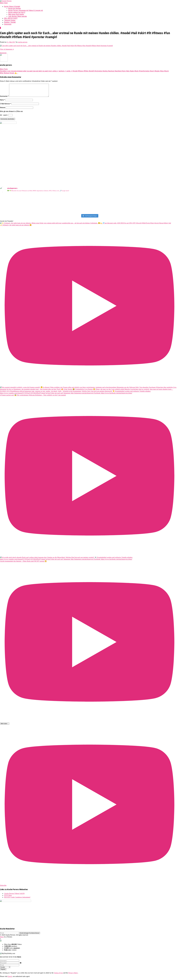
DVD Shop (8, 895)
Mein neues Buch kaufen (16, 14)
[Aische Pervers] (5, 1)
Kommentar (4, 96)
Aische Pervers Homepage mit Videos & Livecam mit (25, 10)
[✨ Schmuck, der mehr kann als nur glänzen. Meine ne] (44, 210)
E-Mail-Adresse (5, 104)
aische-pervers (22, 42)
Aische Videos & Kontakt (12, 6)
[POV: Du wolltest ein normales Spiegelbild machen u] (134, 210)
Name (2, 100)
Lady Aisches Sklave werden (17, 16)
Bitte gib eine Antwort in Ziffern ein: (11, 111)
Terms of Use (58, 973)
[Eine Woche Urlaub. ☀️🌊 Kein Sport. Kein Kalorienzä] (44, 197)
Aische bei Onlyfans (14, 8)
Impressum (7, 24)
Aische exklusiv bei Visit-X (16, 12)
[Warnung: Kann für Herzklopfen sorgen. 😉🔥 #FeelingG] (134, 196)
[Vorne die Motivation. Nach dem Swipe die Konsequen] (44, 203)
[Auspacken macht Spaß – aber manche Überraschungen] (134, 204)
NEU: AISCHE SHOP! (11, 18)
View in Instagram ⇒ (7, 49)
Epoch (10, 976)
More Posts (4, 69)
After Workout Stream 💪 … (9, 73)
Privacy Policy (73, 973)
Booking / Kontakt (10, 22)
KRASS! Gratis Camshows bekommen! (17, 897)
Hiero (2, 937)
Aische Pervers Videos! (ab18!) (14, 893)
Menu (2, 3)
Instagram (3, 53)
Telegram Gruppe (9, 20)
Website (2, 108)
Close (6, 3)
